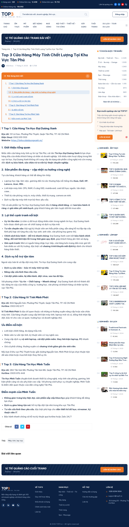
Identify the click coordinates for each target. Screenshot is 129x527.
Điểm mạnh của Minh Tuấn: (21, 119)
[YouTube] (122, 4)
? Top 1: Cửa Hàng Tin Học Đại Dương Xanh (26, 83)
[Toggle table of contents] (88, 76)
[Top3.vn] (13, 14)
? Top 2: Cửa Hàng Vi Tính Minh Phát (24, 105)
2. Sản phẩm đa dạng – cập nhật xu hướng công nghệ (34, 92)
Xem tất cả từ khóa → (112, 102)
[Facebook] (115, 4)
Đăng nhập (120, 14)
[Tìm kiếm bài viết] (86, 14)
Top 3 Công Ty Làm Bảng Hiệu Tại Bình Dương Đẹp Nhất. (117, 156)
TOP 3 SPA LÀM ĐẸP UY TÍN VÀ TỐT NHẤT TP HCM (118, 288)
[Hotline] (126, 4)
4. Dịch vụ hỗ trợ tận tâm (20, 101)
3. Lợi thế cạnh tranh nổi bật (22, 97)
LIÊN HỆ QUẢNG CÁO (112, 39)
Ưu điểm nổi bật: (17, 110)
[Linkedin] (119, 4)
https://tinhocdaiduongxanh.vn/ (27, 140)
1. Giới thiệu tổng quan (19, 88)
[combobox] (51, 14)
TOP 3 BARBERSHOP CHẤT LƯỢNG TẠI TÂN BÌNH (117, 303)
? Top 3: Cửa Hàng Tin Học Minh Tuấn (24, 114)
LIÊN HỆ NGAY (104, 137)
